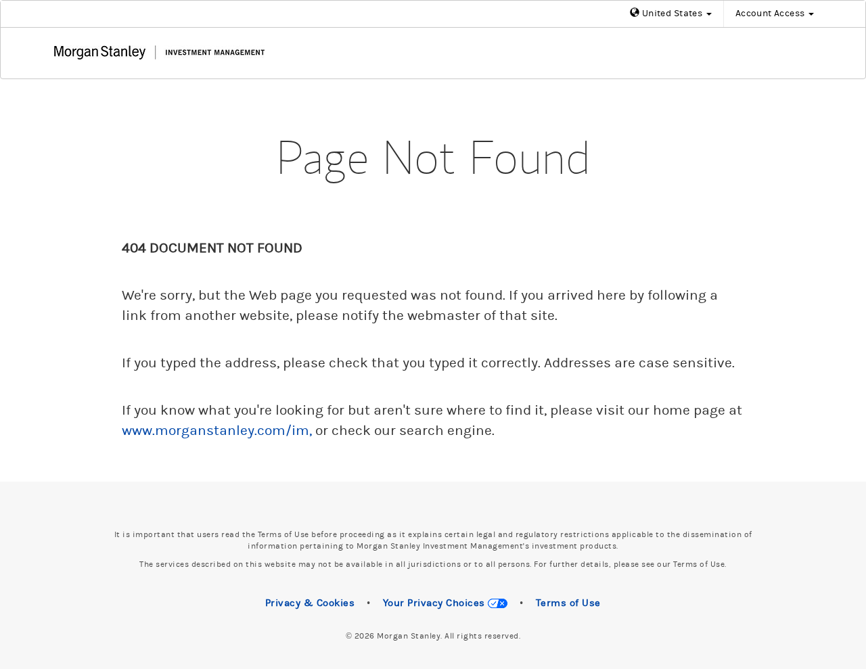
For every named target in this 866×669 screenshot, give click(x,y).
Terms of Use (568, 603)
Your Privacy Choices (435, 603)
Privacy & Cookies (310, 603)
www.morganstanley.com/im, (217, 431)
